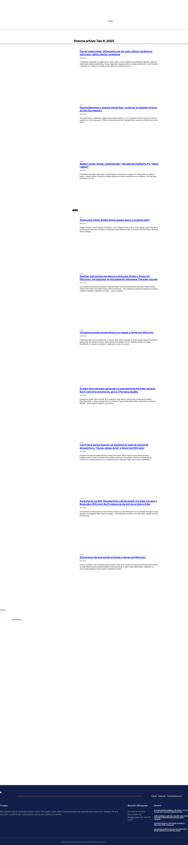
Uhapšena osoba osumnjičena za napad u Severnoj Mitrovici (116, 332)
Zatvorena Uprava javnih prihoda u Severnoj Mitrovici (113, 557)
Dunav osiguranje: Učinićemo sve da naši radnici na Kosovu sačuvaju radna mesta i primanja (116, 53)
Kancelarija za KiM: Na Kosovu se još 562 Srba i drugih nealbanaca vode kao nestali (170, 830)
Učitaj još (2, 610)
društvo (82, 48)
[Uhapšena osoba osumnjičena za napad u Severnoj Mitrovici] (39, 354)
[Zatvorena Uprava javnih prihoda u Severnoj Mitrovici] (39, 579)
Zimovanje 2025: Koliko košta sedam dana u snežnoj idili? (115, 220)
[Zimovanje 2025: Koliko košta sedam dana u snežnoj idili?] (39, 241)
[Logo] (7, 795)
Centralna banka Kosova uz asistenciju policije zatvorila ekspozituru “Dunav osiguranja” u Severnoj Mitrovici (114, 446)
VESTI (81, 105)
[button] (185, 24)
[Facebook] (180, 17)
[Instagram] (182, 17)
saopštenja (83, 498)
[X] (182, 842)
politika (82, 273)
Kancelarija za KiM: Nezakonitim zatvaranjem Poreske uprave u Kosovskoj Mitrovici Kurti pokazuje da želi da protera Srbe (118, 503)
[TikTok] (185, 17)
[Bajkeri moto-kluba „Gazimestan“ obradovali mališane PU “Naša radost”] (39, 185)
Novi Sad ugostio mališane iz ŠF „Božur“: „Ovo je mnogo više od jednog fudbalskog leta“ (171, 811)
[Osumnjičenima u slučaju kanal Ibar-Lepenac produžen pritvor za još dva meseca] (39, 129)
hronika (82, 330)
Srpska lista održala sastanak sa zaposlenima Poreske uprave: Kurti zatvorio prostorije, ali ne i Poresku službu (118, 390)
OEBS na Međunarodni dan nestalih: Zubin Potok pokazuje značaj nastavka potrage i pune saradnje (171, 817)
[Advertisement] (16, 699)
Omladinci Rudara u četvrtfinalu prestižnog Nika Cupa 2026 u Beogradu (169, 824)
